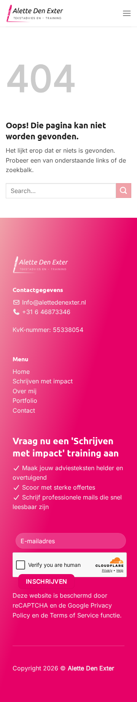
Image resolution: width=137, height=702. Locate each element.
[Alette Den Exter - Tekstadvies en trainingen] (61, 13)
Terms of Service (74, 615)
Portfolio (25, 400)
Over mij (25, 391)
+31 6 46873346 (45, 312)
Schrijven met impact (43, 381)
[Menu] (126, 13)
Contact (24, 410)
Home (21, 371)
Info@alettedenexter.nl (53, 302)
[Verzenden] (123, 190)
